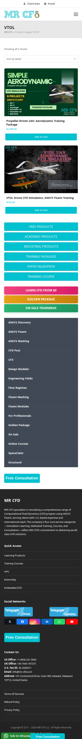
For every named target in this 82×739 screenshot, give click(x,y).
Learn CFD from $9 (41, 290)
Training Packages (41, 256)
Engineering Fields (20, 378)
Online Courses (18, 443)
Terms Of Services (14, 694)
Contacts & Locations (41, 733)
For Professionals (19, 415)
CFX (10, 360)
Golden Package (41, 299)
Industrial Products (41, 246)
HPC (6, 571)
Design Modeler (18, 369)
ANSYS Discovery (19, 322)
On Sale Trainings (41, 308)
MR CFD (8, 32)
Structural (15, 462)
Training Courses (13, 563)
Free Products (41, 227)
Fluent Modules (18, 406)
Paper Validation (41, 266)
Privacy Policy (12, 710)
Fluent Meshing (18, 397)
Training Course (41, 276)
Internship (10, 579)
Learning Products (14, 555)
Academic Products (41, 236)
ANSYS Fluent (17, 332)
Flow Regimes (17, 387)
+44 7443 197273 (26, 663)
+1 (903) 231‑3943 (26, 659)
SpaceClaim (15, 453)
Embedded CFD (13, 587)
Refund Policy (12, 702)
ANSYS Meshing (18, 341)
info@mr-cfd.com (22, 671)
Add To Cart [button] (41, 136)
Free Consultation (22, 478)
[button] (76, 14)
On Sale (13, 434)
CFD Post (14, 350)
